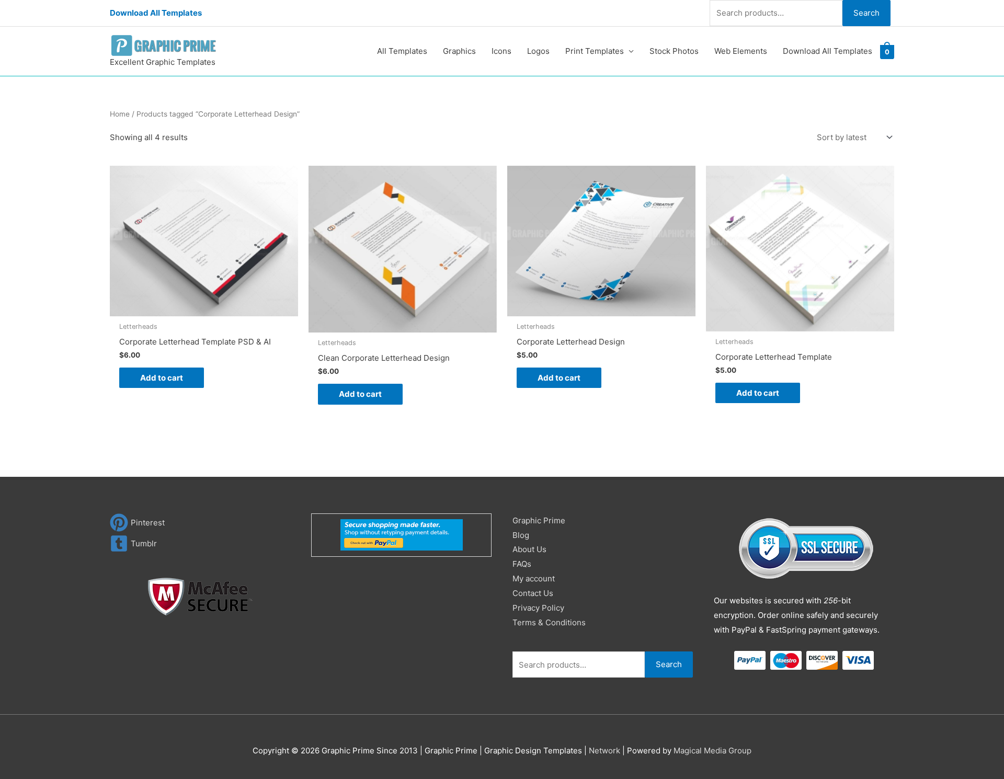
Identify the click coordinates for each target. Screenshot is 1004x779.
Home (120, 114)
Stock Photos (674, 51)
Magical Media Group (712, 750)
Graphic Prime (538, 520)
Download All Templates (156, 13)
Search (866, 13)
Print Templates (594, 51)
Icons (501, 51)
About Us (529, 549)
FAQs (521, 564)
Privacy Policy (538, 608)
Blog (520, 535)
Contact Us (532, 593)
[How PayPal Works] (401, 534)
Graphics (459, 51)
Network (604, 750)
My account (533, 578)
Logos (538, 51)
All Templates (402, 51)
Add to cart (161, 378)
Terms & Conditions (549, 622)
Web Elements (740, 51)
